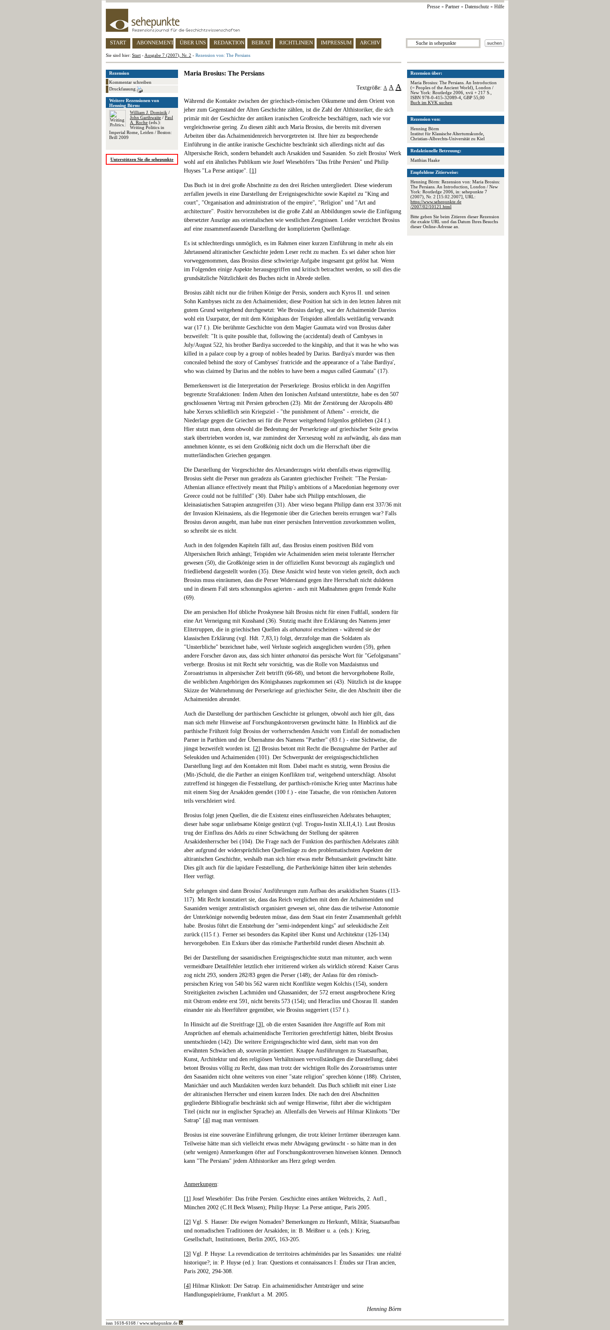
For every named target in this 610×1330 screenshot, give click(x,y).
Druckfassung (123, 88)
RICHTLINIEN (296, 42)
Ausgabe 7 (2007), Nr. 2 (167, 55)
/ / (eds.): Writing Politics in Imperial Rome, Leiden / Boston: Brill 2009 (141, 125)
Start (136, 55)
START (118, 42)
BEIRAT (261, 42)
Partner (452, 7)
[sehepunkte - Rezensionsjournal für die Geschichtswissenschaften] (305, 20)
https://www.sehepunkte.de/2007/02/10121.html (435, 204)
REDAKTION (229, 42)
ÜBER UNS (193, 42)
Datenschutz (477, 7)
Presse (433, 7)
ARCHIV (370, 42)
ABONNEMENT (155, 42)
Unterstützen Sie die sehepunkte (141, 159)
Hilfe (499, 7)
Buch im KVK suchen (431, 102)
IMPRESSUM (336, 42)
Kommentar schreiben (130, 82)
